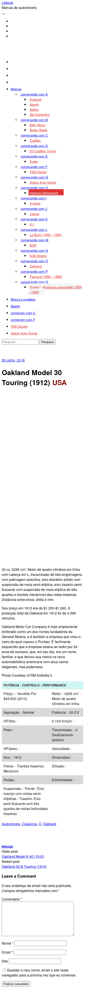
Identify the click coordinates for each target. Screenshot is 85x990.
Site (5, 961)
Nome (7, 943)
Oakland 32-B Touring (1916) (24, 866)
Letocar (7, 2)
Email (7, 952)
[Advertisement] (42, 434)
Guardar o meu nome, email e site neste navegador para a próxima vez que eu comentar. (39, 973)
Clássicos (29, 823)
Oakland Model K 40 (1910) (23, 856)
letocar (7, 846)
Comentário (12, 899)
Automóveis (11, 823)
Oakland (49, 823)
